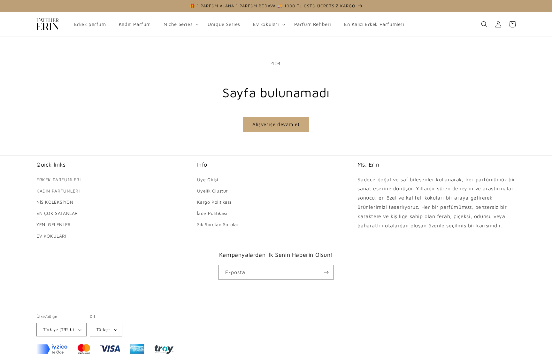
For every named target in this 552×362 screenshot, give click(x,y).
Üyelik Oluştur (212, 190)
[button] (179, 24)
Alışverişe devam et (276, 124)
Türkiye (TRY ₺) (58, 329)
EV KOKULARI (51, 236)
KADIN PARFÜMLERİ (58, 190)
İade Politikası (212, 213)
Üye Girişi (207, 179)
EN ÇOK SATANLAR (57, 213)
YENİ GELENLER (53, 224)
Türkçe (103, 329)
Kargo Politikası (214, 202)
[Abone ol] (326, 272)
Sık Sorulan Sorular (218, 224)
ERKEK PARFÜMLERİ (58, 179)
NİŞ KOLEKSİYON (54, 202)
